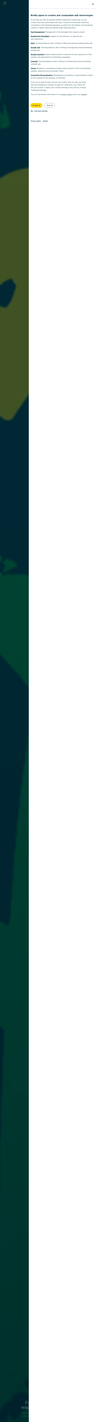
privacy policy (66, 94)
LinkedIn (34, 61)
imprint (84, 94)
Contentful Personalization (42, 75)
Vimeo (33, 68)
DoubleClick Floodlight (40, 36)
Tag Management (38, 32)
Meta (33, 43)
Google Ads (35, 47)
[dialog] (48, 711)
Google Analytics (38, 54)
